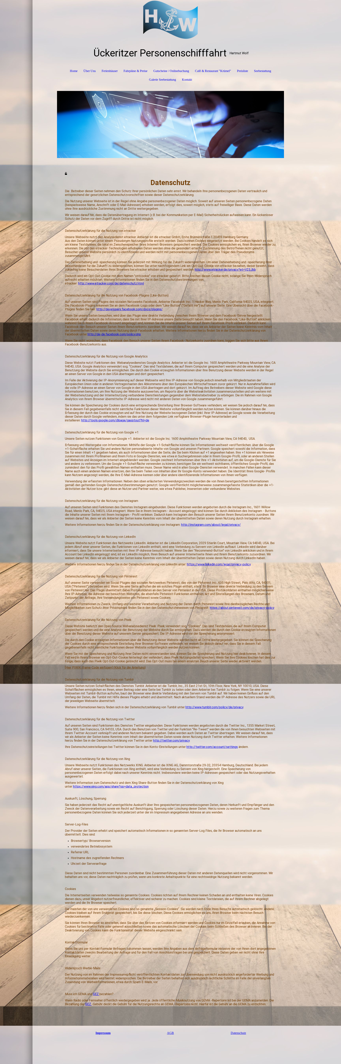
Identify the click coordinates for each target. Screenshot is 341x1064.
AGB (170, 1033)
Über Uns (89, 71)
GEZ (96, 994)
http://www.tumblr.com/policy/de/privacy (214, 707)
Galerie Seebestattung (162, 79)
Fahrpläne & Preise (135, 71)
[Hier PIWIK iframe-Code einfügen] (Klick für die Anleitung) (105, 667)
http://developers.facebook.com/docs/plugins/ (129, 309)
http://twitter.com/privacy (171, 740)
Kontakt (187, 79)
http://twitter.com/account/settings (212, 747)
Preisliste (242, 71)
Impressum (103, 1033)
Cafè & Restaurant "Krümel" (213, 71)
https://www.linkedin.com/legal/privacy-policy (219, 564)
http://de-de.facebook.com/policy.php (114, 334)
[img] (170, 19)
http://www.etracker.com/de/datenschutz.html (111, 283)
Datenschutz (238, 1033)
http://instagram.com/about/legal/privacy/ (211, 525)
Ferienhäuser (110, 71)
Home (74, 71)
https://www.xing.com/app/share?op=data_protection (111, 786)
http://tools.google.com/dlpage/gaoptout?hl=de (115, 420)
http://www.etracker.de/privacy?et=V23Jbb (225, 269)
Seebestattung (262, 71)
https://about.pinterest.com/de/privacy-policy (242, 608)
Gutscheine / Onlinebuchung (171, 71)
